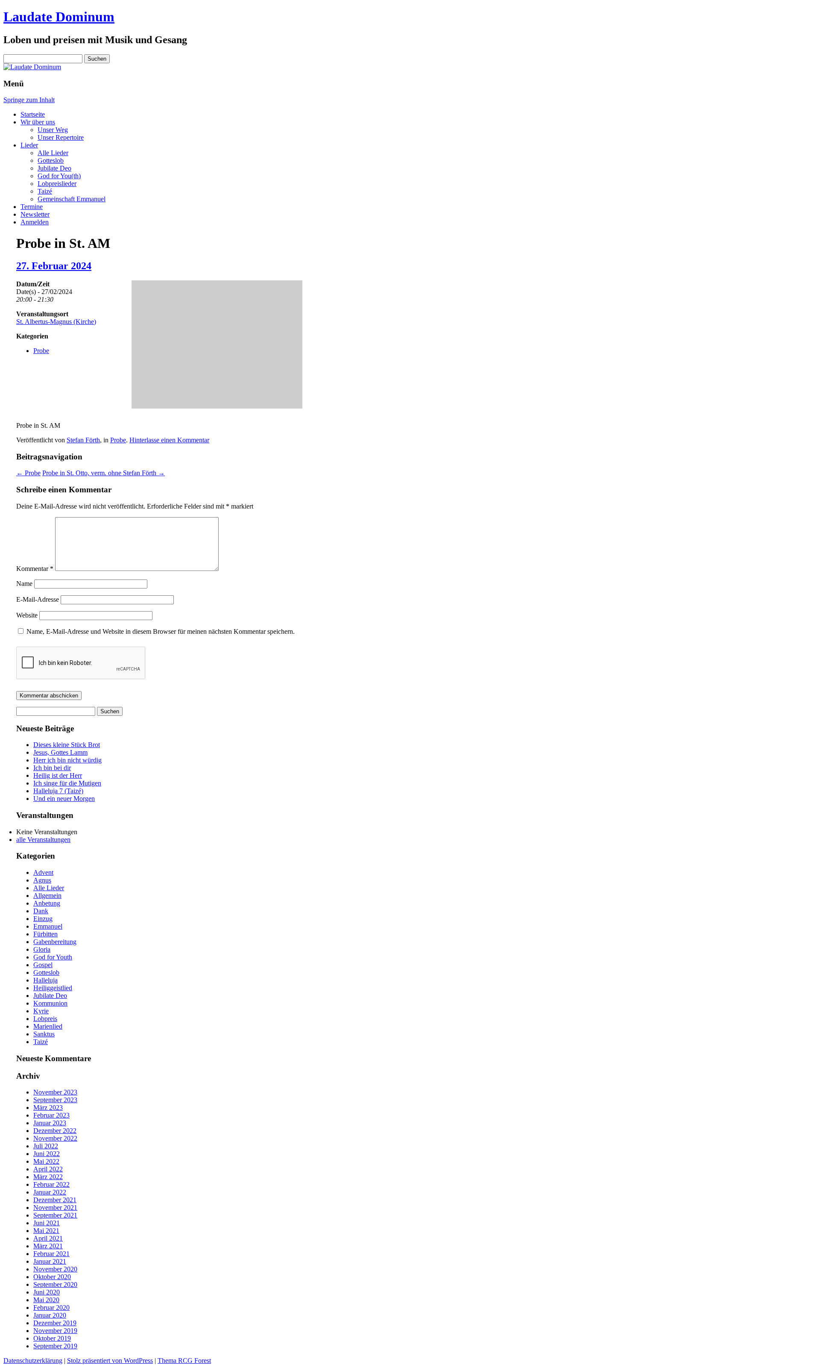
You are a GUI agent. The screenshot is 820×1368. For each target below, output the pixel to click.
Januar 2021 (49, 1261)
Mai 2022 (46, 1161)
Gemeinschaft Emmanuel (71, 199)
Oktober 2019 (52, 1338)
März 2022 (48, 1176)
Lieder (29, 145)
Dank (40, 911)
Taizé (45, 191)
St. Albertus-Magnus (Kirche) (56, 321)
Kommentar (34, 568)
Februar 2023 (51, 1115)
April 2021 (48, 1238)
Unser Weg (53, 129)
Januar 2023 (49, 1123)
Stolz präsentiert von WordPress (110, 1360)
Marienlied (47, 1026)
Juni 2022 (46, 1153)
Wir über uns (37, 122)
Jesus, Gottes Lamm (60, 752)
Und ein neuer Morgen (64, 798)
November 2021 (55, 1207)
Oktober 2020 (52, 1276)
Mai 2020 (46, 1299)
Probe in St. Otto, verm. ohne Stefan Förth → (103, 473)
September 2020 (55, 1284)
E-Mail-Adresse (37, 599)
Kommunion (50, 1003)
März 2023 (48, 1107)
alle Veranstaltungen (43, 839)
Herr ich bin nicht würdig (67, 760)
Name (24, 583)
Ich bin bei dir (52, 767)
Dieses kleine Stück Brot (66, 744)
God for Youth (52, 957)
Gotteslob (51, 160)
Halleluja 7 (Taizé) (58, 790)
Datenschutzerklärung (32, 1360)
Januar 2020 (49, 1315)
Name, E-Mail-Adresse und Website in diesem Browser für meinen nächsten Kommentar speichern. (160, 631)
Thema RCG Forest (184, 1360)
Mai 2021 (46, 1230)
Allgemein (47, 895)
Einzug (43, 918)
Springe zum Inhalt (29, 99)
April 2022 (48, 1169)
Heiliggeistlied (52, 987)
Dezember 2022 (54, 1130)
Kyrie (41, 1011)
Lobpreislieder (57, 183)
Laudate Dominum (58, 16)
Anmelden (34, 222)
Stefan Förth (83, 440)
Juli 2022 (45, 1146)
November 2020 (55, 1269)
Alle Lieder (53, 152)
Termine (31, 206)
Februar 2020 (51, 1307)
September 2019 (55, 1346)
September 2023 (55, 1099)
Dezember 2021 (54, 1199)
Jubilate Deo (54, 168)
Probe (41, 350)
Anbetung (46, 903)
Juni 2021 (46, 1223)
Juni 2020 (46, 1292)
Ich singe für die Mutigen (67, 783)
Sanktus (44, 1034)
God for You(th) (59, 175)
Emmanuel (47, 926)
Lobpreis (45, 1018)
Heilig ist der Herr (57, 775)
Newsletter (35, 214)
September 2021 (55, 1215)
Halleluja (45, 980)
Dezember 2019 (54, 1323)
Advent (43, 872)
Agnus (42, 880)
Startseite (32, 114)
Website (27, 615)
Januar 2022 (49, 1192)
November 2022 (55, 1138)
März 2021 (48, 1246)
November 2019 (55, 1330)
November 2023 (55, 1092)
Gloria (41, 949)
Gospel (43, 964)
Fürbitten (45, 934)
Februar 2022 (51, 1184)
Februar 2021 (51, 1253)
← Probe (28, 473)
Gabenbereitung (54, 941)
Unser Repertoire (61, 137)
